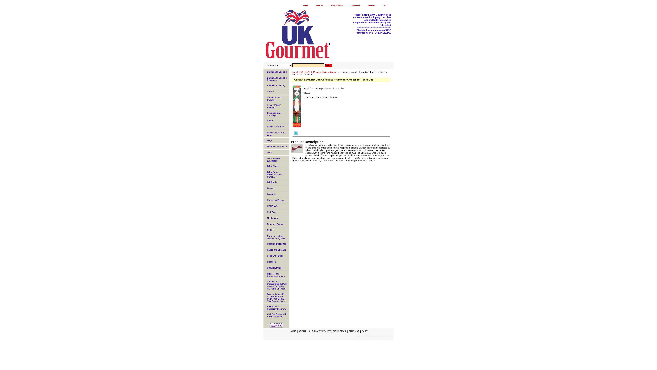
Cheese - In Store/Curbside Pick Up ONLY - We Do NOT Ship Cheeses (277, 285)
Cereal (270, 91)
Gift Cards (272, 182)
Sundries (271, 262)
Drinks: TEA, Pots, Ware (276, 134)
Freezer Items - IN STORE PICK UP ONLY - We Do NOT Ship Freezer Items (276, 298)
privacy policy (337, 5)
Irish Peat (271, 212)
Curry (270, 121)
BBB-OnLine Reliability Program (276, 307)
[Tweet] (296, 134)
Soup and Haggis (275, 256)
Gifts (269, 152)
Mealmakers (273, 218)
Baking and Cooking (277, 72)
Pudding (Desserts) (276, 244)
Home (294, 72)
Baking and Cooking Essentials (277, 79)
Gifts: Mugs (272, 166)
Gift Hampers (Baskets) (273, 159)
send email (355, 5)
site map (371, 5)
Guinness (271, 194)
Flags (269, 140)
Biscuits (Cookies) (276, 85)
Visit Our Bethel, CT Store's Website (276, 315)
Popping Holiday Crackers (326, 72)
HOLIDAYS (305, 72)
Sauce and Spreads (276, 250)
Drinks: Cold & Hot (276, 127)
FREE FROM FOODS (277, 146)
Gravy (270, 188)
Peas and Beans (275, 224)
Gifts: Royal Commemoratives (276, 275)
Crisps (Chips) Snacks (274, 106)
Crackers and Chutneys (273, 114)
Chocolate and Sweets (274, 98)
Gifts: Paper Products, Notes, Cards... (275, 174)
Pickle (270, 230)
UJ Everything (274, 268)
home (305, 5)
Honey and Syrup (275, 200)
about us (319, 5)
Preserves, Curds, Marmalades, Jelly (276, 237)
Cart (384, 5)
